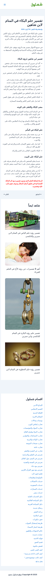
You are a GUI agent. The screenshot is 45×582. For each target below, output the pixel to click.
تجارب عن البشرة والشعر (33, 451)
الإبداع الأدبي (37, 405)
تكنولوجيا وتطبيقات (35, 478)
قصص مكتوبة (37, 546)
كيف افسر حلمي (36, 550)
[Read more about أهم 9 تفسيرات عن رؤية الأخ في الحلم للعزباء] (22, 254)
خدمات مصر (38, 493)
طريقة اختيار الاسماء (34, 527)
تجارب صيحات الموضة (34, 443)
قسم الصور (38, 542)
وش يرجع (39, 561)
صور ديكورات (37, 519)
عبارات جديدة (37, 535)
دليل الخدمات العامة (35, 497)
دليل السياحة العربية (35, 504)
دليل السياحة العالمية (34, 500)
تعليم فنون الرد (37, 474)
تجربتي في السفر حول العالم (31, 459)
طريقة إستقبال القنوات (34, 523)
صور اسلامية (37, 516)
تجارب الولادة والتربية (34, 439)
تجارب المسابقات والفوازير (32, 436)
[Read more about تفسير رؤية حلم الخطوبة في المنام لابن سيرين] (22, 354)
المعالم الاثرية (37, 417)
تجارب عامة (38, 447)
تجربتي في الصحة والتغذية (33, 462)
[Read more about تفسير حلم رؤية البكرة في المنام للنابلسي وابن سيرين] (22, 304)
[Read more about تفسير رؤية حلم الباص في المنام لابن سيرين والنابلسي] (22, 220)
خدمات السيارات (36, 489)
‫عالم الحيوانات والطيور (34, 531)
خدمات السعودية (36, 485)
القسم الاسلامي (36, 409)
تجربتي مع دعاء (36, 466)
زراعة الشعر (38, 512)
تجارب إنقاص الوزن (35, 424)
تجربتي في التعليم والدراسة (32, 455)
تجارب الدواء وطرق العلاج (33, 432)
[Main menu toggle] (4, 4)
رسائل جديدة (37, 508)
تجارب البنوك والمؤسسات (32, 428)
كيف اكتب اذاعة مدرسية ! (33, 554)
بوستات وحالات (36, 420)
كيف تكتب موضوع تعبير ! (33, 557)
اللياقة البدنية (37, 413)
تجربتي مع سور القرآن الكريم (31, 470)
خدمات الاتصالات (36, 481)
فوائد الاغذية (38, 538)
